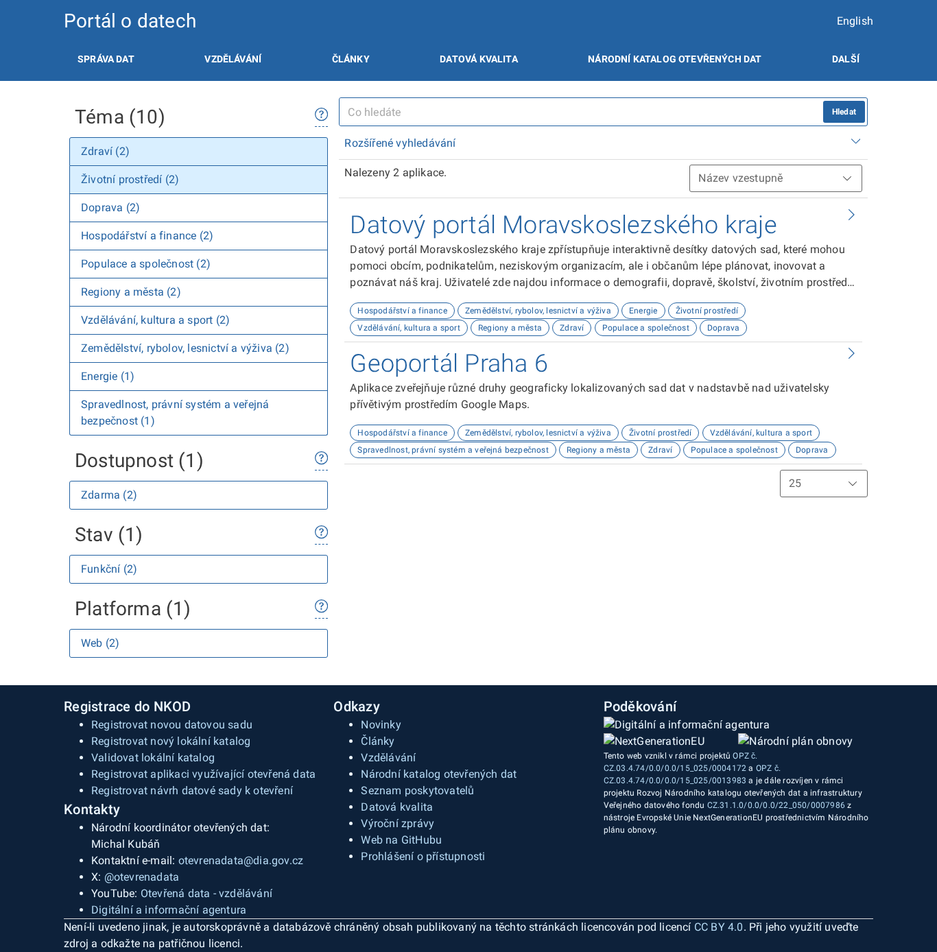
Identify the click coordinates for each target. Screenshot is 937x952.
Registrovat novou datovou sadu (171, 724)
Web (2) (100, 643)
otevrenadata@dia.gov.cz (241, 860)
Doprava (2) (110, 207)
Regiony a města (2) (131, 291)
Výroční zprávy (397, 823)
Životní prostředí (707, 311)
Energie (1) (107, 376)
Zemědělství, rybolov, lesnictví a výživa (538, 311)
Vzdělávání (232, 58)
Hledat (844, 112)
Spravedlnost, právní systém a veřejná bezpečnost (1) (175, 412)
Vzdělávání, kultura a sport (408, 328)
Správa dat (106, 58)
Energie (643, 311)
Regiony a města (510, 328)
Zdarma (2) (109, 494)
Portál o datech (130, 21)
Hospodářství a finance (402, 311)
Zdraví (572, 328)
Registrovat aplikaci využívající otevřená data (203, 774)
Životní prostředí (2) (130, 179)
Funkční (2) (109, 568)
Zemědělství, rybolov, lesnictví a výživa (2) (185, 348)
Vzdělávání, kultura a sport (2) (155, 319)
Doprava (723, 328)
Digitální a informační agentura (168, 909)
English (855, 20)
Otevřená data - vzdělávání (206, 893)
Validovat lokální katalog (153, 757)
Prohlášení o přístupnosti (423, 856)
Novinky (381, 724)
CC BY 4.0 (719, 926)
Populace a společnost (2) (146, 263)
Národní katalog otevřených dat (439, 774)
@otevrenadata (142, 876)
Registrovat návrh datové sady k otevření (192, 790)
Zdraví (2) (105, 151)
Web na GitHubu (401, 839)
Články (351, 58)
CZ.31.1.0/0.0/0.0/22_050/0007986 (776, 805)
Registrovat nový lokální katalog (170, 741)
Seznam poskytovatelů (417, 790)
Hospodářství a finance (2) (147, 235)
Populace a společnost (645, 328)
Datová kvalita (478, 58)
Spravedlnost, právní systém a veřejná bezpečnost (453, 450)
